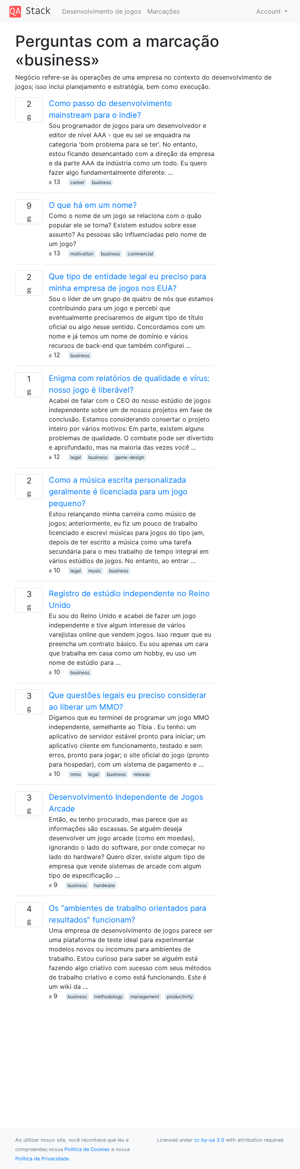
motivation (81, 254)
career (77, 182)
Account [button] (269, 11)
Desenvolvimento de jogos (101, 11)
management (144, 996)
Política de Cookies (87, 1149)
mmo (75, 774)
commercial (140, 254)
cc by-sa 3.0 (209, 1140)
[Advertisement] (114, 1055)
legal (75, 457)
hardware (104, 885)
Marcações (163, 11)
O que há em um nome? (93, 205)
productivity (180, 996)
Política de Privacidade (42, 1159)
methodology (108, 996)
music (94, 571)
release (142, 774)
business (101, 182)
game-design (129, 457)
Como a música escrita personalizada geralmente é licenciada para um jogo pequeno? (118, 491)
